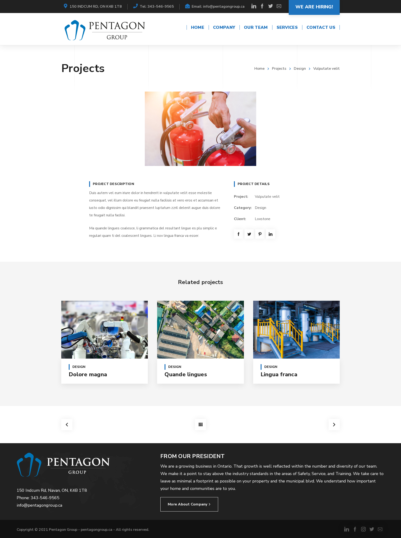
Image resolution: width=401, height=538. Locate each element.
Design (300, 68)
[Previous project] (66, 424)
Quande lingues (186, 374)
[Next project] (334, 424)
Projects (279, 68)
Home (259, 68)
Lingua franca (279, 374)
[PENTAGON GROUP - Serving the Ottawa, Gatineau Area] (104, 30)
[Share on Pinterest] (260, 234)
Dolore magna (88, 374)
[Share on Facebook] (238, 234)
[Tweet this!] (249, 234)
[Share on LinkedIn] (270, 234)
